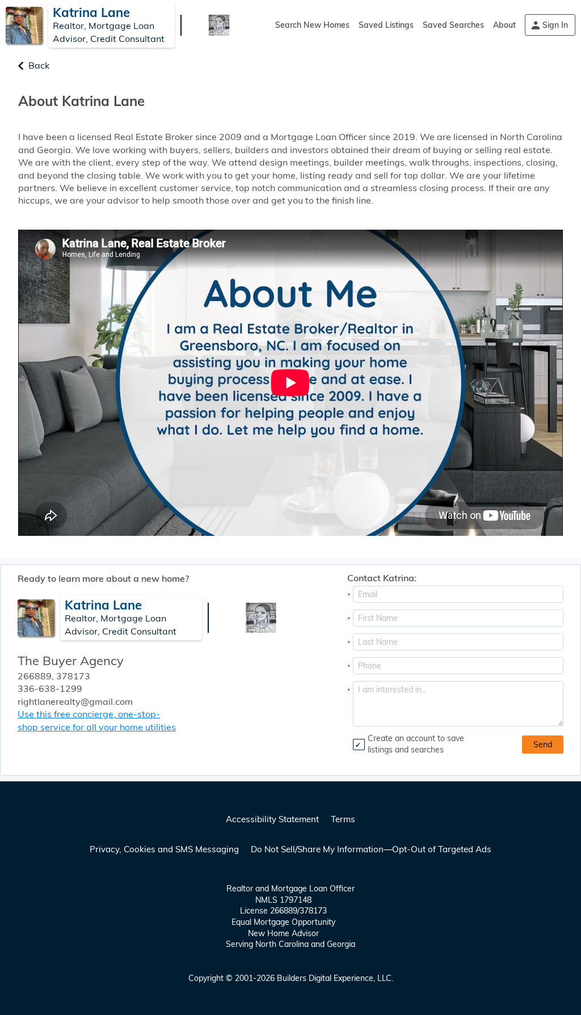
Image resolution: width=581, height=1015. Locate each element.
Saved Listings (386, 25)
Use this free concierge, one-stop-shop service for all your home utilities (97, 720)
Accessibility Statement (272, 819)
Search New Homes (312, 25)
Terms (343, 819)
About (504, 25)
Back (38, 65)
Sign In (555, 25)
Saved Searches (453, 25)
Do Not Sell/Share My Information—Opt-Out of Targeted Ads (371, 849)
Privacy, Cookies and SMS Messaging (164, 849)
